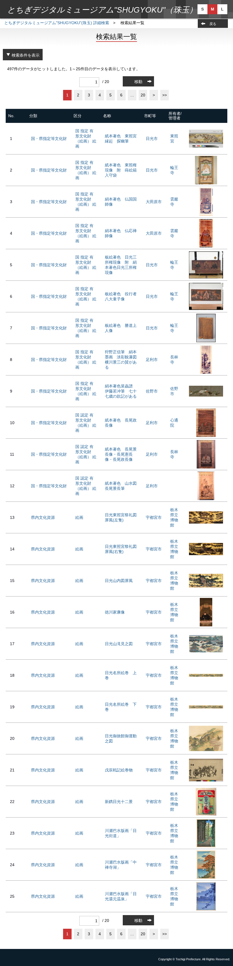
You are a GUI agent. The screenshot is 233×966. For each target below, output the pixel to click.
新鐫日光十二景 (119, 801)
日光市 (152, 138)
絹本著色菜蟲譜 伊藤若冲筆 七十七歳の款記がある (121, 391)
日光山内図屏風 (119, 580)
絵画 (79, 517)
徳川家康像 (115, 612)
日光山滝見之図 (119, 643)
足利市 (152, 359)
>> (164, 95)
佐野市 (152, 391)
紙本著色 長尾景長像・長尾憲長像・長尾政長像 (121, 454)
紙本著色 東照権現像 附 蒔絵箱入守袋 (121, 170)
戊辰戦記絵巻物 (119, 770)
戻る (212, 24)
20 (143, 95)
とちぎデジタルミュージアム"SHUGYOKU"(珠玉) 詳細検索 (56, 22)
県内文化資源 (43, 517)
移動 (138, 81)
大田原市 (154, 201)
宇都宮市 (154, 517)
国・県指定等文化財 (49, 138)
